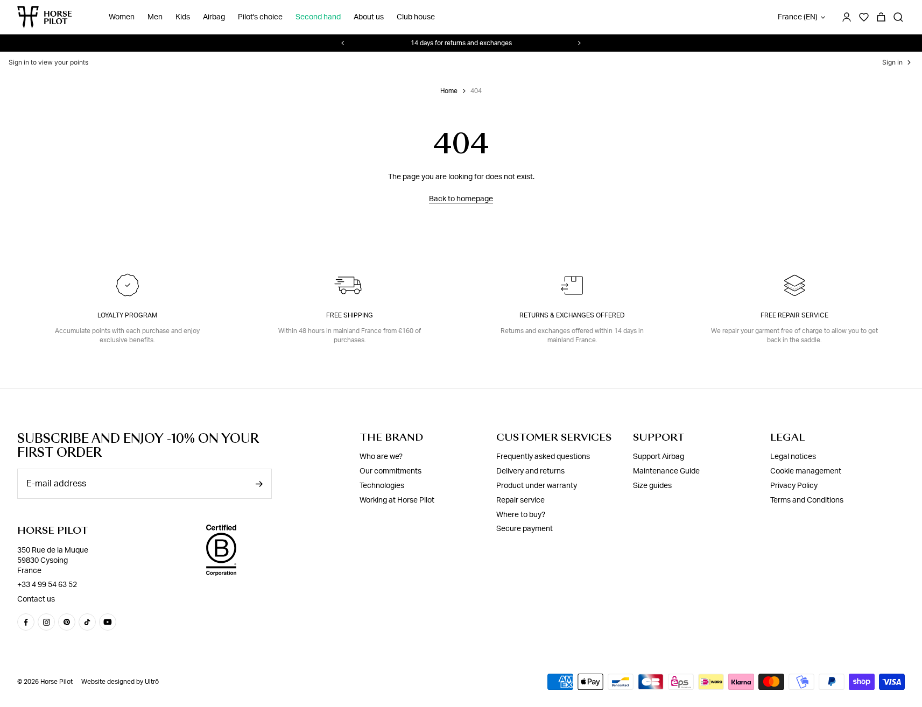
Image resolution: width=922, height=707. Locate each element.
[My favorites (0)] (863, 17)
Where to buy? (520, 515)
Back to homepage (461, 199)
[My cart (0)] (881, 17)
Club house (416, 17)
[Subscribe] (258, 484)
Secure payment (524, 529)
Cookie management (805, 471)
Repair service (520, 500)
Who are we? (381, 457)
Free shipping (349, 315)
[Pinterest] (66, 622)
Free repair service (794, 315)
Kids (182, 17)
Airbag (214, 17)
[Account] (846, 17)
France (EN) (798, 17)
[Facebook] (25, 622)
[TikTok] (87, 622)
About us (369, 17)
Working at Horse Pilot (397, 500)
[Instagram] (46, 622)
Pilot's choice (260, 17)
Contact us (36, 599)
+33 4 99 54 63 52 (47, 585)
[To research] (898, 17)
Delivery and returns (530, 471)
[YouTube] (107, 622)
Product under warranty (536, 486)
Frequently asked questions (543, 457)
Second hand (318, 17)
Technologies (382, 486)
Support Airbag (658, 457)
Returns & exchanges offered (572, 315)
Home (449, 91)
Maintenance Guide (666, 471)
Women (122, 17)
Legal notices (793, 457)
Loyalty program (127, 315)
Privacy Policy (794, 486)
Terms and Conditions (806, 500)
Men (155, 17)
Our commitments (390, 471)
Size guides (652, 486)
